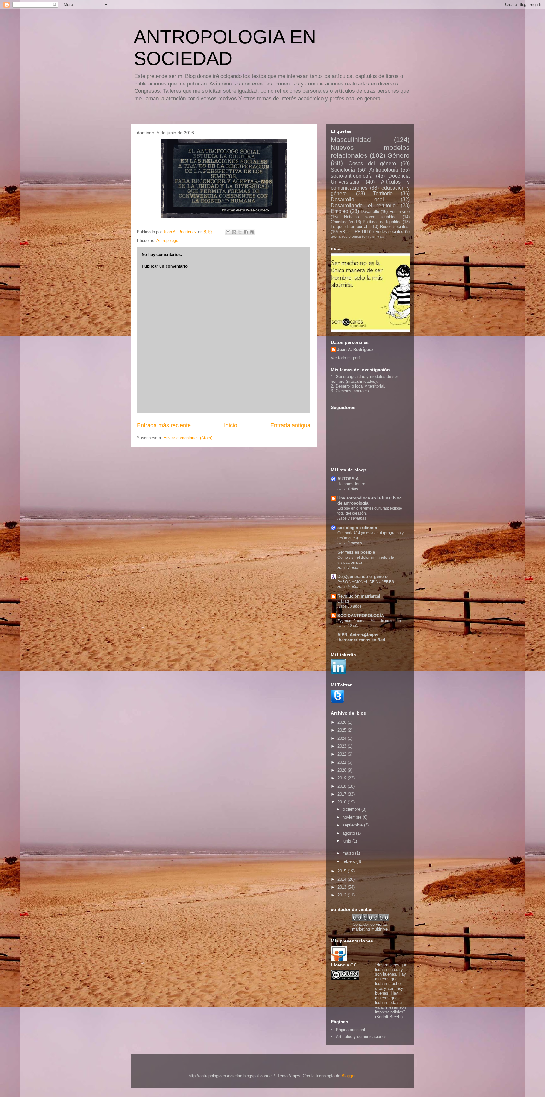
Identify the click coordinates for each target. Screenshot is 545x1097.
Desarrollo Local (357, 199)
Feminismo (400, 211)
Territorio (383, 193)
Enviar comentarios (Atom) (187, 437)
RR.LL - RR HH (353, 231)
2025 (342, 730)
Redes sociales (389, 231)
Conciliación (342, 221)
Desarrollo (370, 211)
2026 (342, 722)
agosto (349, 833)
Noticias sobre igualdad (370, 216)
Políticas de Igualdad (382, 221)
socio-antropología (351, 175)
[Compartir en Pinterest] (252, 232)
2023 (342, 746)
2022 (342, 754)
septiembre (353, 825)
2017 (342, 794)
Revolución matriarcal (358, 596)
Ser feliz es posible (356, 552)
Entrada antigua (290, 425)
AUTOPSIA (348, 478)
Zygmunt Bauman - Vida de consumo (369, 621)
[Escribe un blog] (234, 232)
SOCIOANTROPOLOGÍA (360, 615)
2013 (342, 887)
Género (398, 155)
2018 (342, 786)
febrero (349, 861)
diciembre (352, 809)
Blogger (348, 1075)
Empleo (339, 211)
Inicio (230, 425)
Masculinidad (351, 139)
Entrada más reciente (164, 425)
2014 (342, 879)
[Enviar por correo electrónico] (228, 232)
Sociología (343, 169)
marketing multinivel (370, 929)
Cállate (343, 601)
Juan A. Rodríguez (355, 349)
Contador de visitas (370, 924)
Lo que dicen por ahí (350, 226)
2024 (342, 738)
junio (347, 841)
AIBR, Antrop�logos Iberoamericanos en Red (361, 637)
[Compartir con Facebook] (246, 232)
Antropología (167, 240)
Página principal (350, 1029)
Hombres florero (351, 484)
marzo (349, 853)
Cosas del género (372, 163)
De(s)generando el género (362, 576)
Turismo (373, 236)
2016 (342, 802)
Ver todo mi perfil (346, 357)
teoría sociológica (346, 236)
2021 (342, 762)
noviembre (353, 817)
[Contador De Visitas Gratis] (370, 919)
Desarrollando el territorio (363, 205)
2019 (342, 778)
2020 (342, 770)
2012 (342, 895)
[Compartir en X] (240, 232)
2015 (342, 871)
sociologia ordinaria (357, 527)
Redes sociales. (395, 226)
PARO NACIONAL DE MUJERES (365, 582)
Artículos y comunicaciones (361, 1036)
